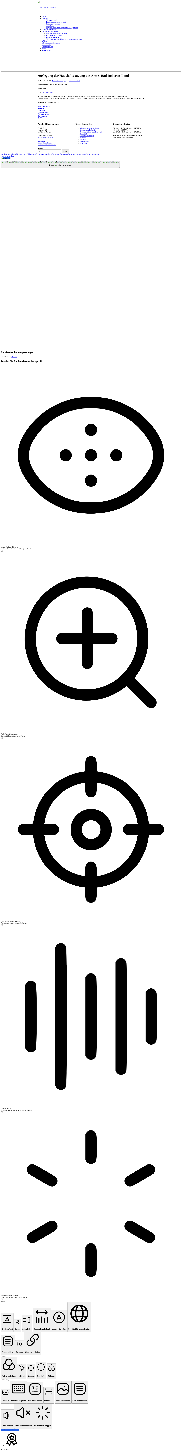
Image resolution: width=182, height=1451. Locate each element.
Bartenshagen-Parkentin (88, 130)
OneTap (14, 357)
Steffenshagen (84, 141)
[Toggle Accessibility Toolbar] (6, 158)
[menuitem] (93, 16)
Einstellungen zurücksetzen (10, 1430)
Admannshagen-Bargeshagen (89, 128)
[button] (7, 1322)
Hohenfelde (83, 134)
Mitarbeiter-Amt (74, 81)
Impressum (41, 141)
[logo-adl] (47, 7)
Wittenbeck (83, 143)
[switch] (2, 551)
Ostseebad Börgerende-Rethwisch (91, 132)
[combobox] (60, 164)
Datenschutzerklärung (45, 143)
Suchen (40, 148)
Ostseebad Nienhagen (87, 136)
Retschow (83, 139)
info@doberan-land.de (45, 137)
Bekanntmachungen (59, 81)
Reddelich (83, 138)
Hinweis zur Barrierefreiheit (47, 145)
